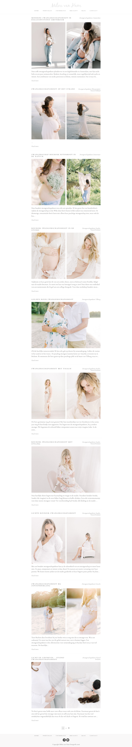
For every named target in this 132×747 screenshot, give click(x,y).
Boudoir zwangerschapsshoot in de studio (52, 229)
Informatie (61, 10)
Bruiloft (74, 10)
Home (36, 10)
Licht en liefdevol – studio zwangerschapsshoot (47, 659)
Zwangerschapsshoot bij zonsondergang (46, 585)
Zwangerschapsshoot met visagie (51, 369)
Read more (34, 81)
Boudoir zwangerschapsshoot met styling (52, 443)
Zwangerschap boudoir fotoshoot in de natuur (53, 155)
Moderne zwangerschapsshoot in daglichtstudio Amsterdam (51, 19)
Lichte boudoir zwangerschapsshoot (53, 513)
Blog (84, 10)
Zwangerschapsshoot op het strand (53, 89)
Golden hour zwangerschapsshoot (52, 299)
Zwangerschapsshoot (86, 18)
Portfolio (47, 10)
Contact (94, 10)
